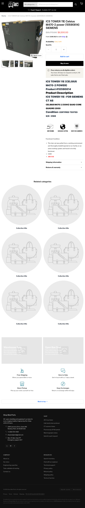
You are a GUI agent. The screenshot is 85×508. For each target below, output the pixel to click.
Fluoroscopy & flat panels (52, 429)
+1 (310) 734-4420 (13, 432)
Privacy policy (48, 468)
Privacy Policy (12, 501)
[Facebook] (14, 445)
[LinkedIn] (6, 445)
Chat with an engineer (51, 462)
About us (6, 458)
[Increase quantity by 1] (64, 49)
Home (4, 16)
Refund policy (48, 471)
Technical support (49, 465)
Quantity (49, 45)
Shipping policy (48, 475)
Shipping (21, 494)
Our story (6, 462)
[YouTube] (10, 445)
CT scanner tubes (49, 426)
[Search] (75, 4)
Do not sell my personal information (35, 494)
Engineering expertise (10, 465)
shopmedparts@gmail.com (15, 435)
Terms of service (49, 478)
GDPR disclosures (58, 501)
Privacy (5, 494)
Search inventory (49, 458)
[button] (6, 63)
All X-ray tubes (48, 420)
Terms (10, 494)
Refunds (16, 494)
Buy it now (65, 63)
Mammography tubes (51, 433)
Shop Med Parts (9, 415)
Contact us (6, 471)
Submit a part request (51, 436)
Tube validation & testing (11, 468)
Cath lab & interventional (52, 423)
